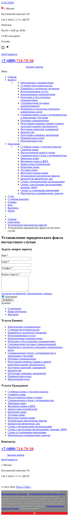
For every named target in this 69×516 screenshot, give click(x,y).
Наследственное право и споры (25, 397)
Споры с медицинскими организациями (30, 426)
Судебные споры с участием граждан (28, 391)
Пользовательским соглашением (14, 494)
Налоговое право (17, 412)
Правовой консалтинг (20, 376)
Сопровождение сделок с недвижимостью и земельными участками (32, 354)
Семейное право (17, 394)
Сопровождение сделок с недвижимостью (31, 400)
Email (5, 261)
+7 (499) (17, 60)
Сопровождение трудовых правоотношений (32, 344)
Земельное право (17, 403)
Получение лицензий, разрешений (27, 367)
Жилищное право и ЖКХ (22, 406)
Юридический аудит (19, 379)
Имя (4, 255)
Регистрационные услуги (22, 335)
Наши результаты (17, 311)
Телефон (7, 268)
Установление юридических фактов (27, 420)
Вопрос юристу (10, 274)
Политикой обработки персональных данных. (47, 494)
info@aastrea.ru (9, 54)
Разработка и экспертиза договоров (27, 332)
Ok (34, 513)
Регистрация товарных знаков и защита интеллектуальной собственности (29, 363)
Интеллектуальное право (21, 417)
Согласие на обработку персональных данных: (26, 293)
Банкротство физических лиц (24, 423)
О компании (14, 308)
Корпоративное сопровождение (25, 338)
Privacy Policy (23, 487)
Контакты (13, 314)
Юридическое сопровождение (24, 326)
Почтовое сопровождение (22, 358)
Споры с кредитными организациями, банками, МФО (37, 429)
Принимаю (11, 296)
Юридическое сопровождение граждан (29, 435)
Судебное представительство (23, 329)
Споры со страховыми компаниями (27, 432)
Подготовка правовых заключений (27, 373)
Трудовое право (16, 415)
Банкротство (15, 370)
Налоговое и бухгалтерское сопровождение (31, 341)
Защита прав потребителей (22, 409)
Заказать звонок (34, 66)
